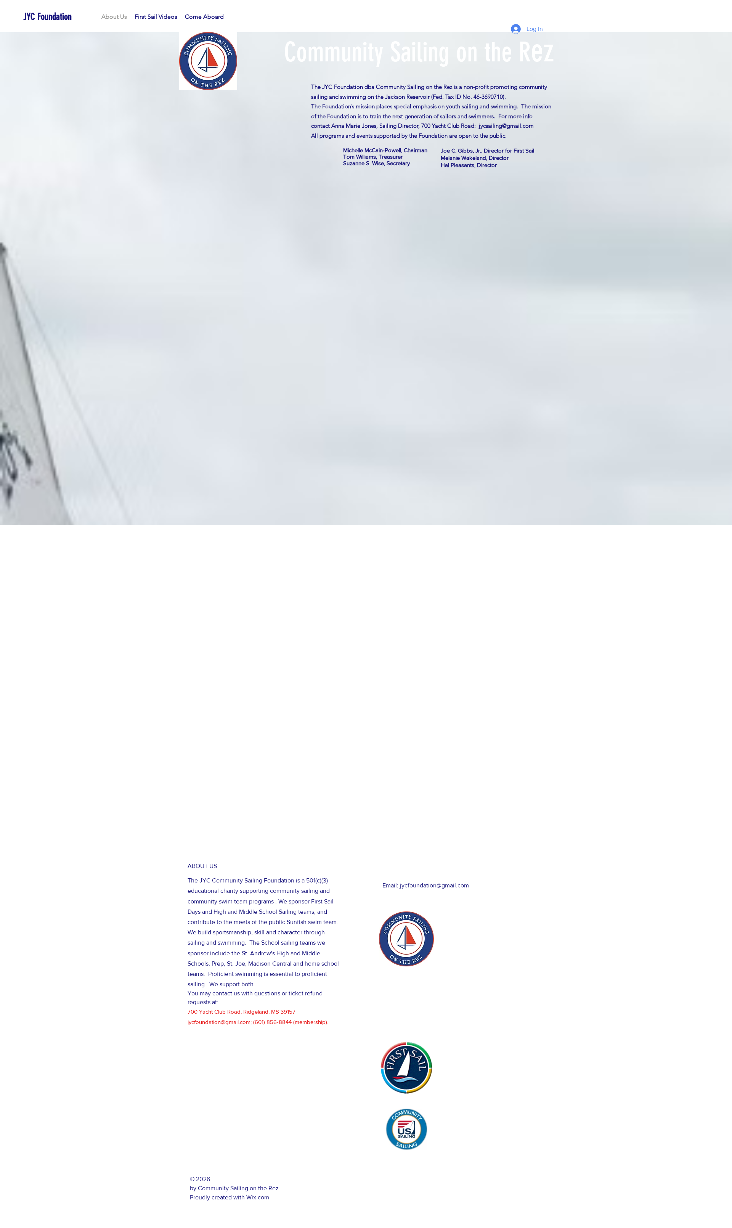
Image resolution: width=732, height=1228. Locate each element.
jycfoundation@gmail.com (219, 1022)
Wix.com (257, 1197)
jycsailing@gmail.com (506, 125)
